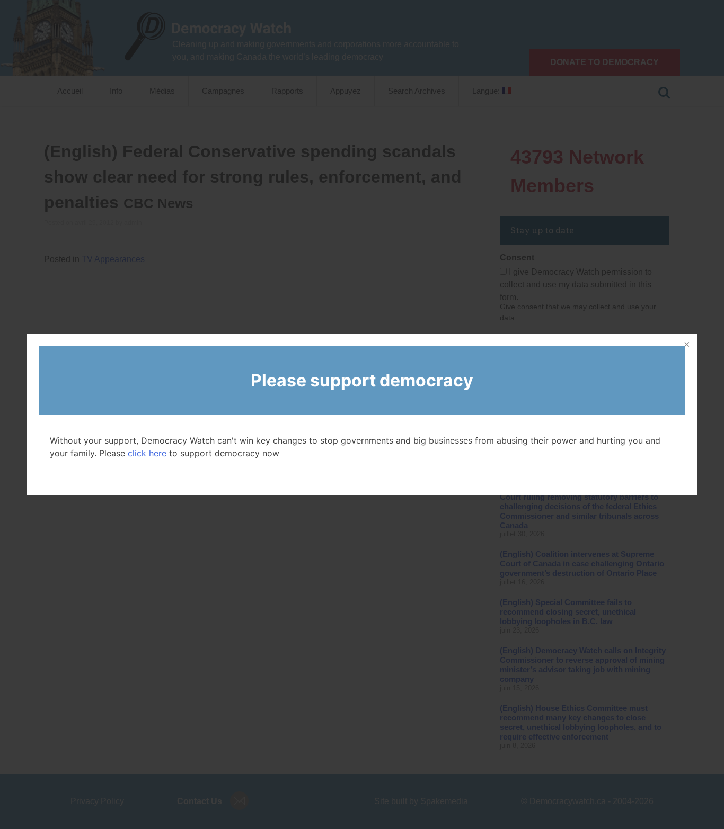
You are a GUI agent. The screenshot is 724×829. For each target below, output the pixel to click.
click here (147, 453)
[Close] (685, 345)
